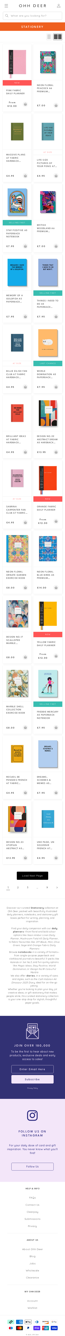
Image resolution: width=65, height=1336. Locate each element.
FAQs (32, 1197)
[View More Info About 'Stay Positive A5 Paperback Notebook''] (17, 202)
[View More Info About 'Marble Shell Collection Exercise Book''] (17, 683)
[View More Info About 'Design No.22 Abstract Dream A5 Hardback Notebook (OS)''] (47, 413)
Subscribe (32, 1079)
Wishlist (32, 1307)
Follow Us (32, 1166)
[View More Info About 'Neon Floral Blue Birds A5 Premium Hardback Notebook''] (47, 549)
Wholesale (32, 1270)
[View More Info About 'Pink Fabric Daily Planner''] (17, 62)
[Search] (7, 16)
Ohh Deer (35, 1334)
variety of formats (47, 952)
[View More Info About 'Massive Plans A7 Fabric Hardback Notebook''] (17, 132)
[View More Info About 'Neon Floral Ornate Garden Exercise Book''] (17, 549)
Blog (32, 1256)
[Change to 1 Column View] (49, 36)
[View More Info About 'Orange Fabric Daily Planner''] (47, 478)
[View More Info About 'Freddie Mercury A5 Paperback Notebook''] (47, 683)
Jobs (32, 1263)
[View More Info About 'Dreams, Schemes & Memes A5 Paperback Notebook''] (47, 754)
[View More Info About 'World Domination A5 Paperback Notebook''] (47, 343)
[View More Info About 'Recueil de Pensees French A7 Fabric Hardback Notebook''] (17, 754)
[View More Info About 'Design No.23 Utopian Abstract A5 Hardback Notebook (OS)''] (17, 819)
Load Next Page (32, 875)
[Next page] (57, 888)
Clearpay (32, 1211)
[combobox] (32, 16)
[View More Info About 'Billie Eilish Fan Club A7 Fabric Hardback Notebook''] (17, 343)
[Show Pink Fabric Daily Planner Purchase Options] (25, 104)
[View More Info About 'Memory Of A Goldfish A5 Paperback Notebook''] (17, 272)
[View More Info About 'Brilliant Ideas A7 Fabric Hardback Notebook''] (17, 413)
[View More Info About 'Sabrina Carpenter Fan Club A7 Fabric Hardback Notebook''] (17, 478)
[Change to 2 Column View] (57, 36)
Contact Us (32, 1204)
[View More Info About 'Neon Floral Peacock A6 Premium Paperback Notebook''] (47, 62)
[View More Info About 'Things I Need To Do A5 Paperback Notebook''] (47, 272)
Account (32, 1300)
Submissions (33, 1218)
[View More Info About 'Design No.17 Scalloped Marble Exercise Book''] (17, 614)
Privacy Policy (32, 1088)
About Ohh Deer (32, 1249)
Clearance (32, 1277)
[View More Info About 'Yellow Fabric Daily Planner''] (47, 614)
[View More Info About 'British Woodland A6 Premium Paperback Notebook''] (47, 202)
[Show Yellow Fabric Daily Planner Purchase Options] (56, 656)
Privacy (32, 1226)
